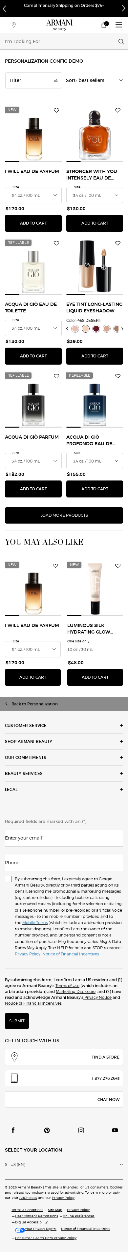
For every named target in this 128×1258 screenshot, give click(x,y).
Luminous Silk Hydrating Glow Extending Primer (90, 629)
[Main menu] (119, 25)
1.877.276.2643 (105, 1078)
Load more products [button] (64, 515)
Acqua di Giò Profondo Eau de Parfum (89, 441)
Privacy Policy (63, 1198)
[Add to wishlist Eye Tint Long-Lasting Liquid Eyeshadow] (118, 243)
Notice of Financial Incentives (33, 1003)
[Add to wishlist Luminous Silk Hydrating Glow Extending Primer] (118, 566)
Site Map (55, 1210)
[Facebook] (13, 1130)
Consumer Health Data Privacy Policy (45, 1238)
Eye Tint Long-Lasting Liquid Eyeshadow (94, 307)
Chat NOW (108, 1099)
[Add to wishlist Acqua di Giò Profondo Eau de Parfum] (118, 376)
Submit (17, 1020)
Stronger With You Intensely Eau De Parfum (91, 175)
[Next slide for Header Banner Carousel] (124, 8)
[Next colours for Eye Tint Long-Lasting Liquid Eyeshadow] (122, 328)
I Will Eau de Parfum (32, 171)
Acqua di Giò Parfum (32, 437)
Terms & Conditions (27, 1210)
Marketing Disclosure (76, 991)
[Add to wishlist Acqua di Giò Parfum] (56, 376)
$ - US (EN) (15, 1164)
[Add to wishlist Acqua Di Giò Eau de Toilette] (56, 243)
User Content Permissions (36, 1216)
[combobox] (61, 41)
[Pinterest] (47, 1130)
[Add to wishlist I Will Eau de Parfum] (56, 111)
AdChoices (28, 1198)
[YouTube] (115, 1130)
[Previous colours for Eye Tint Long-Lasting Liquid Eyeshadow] (67, 328)
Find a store (105, 1057)
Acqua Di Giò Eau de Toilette (31, 307)
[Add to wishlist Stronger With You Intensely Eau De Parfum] (118, 111)
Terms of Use (67, 985)
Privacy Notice (97, 997)
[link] (104, 25)
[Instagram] (81, 1130)
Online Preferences (79, 1216)
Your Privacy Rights (40, 1229)
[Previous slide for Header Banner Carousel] (4, 8)
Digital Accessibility (31, 1222)
